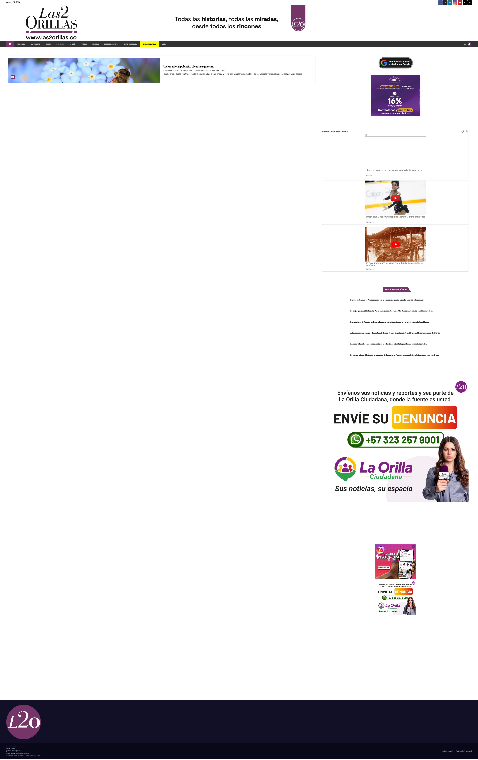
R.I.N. (164, 44)
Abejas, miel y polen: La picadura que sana (188, 66)
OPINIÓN (73, 44)
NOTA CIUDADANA (131, 44)
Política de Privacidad (464, 751)
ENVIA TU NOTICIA (149, 44)
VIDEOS (84, 44)
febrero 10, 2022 (172, 70)
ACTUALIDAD (35, 44)
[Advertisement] (395, 521)
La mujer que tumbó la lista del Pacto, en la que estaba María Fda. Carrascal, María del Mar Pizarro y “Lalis (391, 310)
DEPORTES (60, 44)
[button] (465, 44)
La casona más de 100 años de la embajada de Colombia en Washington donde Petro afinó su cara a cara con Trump (394, 355)
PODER (48, 44)
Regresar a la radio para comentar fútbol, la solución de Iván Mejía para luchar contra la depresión (388, 343)
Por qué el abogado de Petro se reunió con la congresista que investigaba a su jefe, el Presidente (386, 300)
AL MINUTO (21, 44)
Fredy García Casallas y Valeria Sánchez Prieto (204, 70)
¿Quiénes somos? (446, 751)
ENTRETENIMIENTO (111, 44)
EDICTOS (95, 44)
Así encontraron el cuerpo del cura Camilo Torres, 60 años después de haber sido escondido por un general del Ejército (395, 333)
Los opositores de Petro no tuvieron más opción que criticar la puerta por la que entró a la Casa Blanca (389, 322)
